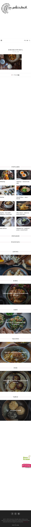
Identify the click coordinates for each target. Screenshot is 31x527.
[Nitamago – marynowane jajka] (23, 175)
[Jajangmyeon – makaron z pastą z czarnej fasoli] (23, 221)
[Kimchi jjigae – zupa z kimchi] (23, 190)
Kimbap (2, 197)
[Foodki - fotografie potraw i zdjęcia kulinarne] (26, 464)
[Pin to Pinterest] (17, 75)
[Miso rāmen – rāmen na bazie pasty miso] (23, 206)
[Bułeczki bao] (7, 221)
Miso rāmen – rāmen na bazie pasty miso (22, 213)
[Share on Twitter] (15, 75)
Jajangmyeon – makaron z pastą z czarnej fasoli (23, 229)
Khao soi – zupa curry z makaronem (15, 352)
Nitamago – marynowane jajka (22, 182)
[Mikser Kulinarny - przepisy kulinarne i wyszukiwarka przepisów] (26, 455)
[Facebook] (24, 40)
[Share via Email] (18, 75)
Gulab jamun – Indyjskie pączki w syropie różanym (15, 381)
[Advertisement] (15, 24)
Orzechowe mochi (15, 410)
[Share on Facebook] (14, 75)
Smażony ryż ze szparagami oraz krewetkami (15, 323)
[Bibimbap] (7, 175)
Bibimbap (2, 181)
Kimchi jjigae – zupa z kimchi (22, 197)
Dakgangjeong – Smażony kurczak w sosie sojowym (15, 294)
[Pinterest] (27, 40)
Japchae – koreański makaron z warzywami (6, 213)
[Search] (29, 40)
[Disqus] (15, 98)
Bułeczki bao (3, 228)
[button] (1, 265)
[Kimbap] (7, 190)
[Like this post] (12, 75)
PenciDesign (25, 521)
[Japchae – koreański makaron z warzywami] (7, 206)
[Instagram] (25, 40)
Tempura (15, 265)
